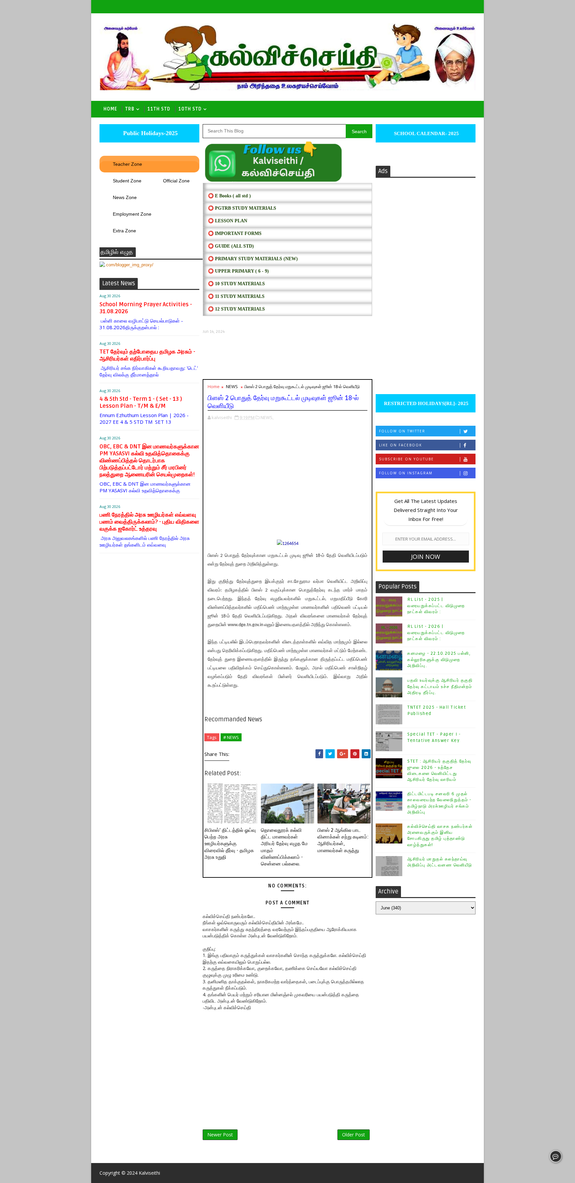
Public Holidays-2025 (149, 133)
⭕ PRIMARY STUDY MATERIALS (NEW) (253, 258)
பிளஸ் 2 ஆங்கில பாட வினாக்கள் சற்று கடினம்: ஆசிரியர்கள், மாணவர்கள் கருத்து (343, 840)
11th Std (158, 109)
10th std (190, 109)
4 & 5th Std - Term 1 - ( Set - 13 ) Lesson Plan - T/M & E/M (140, 402)
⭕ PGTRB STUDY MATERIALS (242, 208)
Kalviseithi (149, 1173)
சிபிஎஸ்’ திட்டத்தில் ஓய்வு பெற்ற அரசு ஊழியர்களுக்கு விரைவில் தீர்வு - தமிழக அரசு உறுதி (230, 843)
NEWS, (267, 417)
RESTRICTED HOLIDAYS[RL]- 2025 (426, 403)
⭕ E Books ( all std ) (229, 195)
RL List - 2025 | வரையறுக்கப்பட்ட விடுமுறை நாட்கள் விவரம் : (436, 605)
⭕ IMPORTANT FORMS (235, 233)
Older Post (353, 1134)
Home (110, 109)
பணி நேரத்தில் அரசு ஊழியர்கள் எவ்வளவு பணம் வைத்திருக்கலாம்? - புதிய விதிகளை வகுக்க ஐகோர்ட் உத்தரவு (149, 521)
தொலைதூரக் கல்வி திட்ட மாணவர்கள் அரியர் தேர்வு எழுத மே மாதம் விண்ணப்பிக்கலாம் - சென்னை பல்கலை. (284, 847)
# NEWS (231, 737)
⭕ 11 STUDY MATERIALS (236, 296)
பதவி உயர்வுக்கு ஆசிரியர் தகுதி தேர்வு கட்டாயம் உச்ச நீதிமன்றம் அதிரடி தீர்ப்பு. (440, 686)
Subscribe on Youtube (406, 459)
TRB (129, 109)
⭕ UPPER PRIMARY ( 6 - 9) (238, 271)
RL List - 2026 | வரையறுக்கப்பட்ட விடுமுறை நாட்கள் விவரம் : (436, 632)
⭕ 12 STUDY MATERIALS (236, 309)
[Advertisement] (287, 356)
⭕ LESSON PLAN (227, 220)
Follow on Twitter (402, 431)
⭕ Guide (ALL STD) (231, 246)
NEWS (232, 386)
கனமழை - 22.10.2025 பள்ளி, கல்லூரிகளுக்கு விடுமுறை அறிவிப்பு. (439, 659)
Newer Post (220, 1134)
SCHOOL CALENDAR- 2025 (426, 133)
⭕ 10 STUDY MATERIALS (236, 283)
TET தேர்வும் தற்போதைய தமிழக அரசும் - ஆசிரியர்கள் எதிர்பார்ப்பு (147, 355)
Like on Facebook (400, 445)
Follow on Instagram (406, 473)
